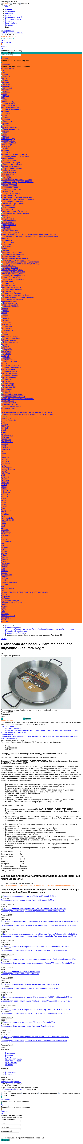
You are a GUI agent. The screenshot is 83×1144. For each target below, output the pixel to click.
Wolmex (4, 551)
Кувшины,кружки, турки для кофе (14, 154)
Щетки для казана (8, 360)
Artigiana (4, 424)
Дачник (4, 580)
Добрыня (4, 584)
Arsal (3, 422)
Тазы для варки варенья (10, 166)
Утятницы (5, 90)
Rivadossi (5, 530)
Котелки (4, 115)
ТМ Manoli (5, 614)
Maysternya (5, 492)
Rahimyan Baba (7, 518)
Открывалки (6, 324)
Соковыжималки (7, 401)
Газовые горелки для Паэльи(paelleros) (16, 180)
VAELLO (4, 547)
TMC (3, 543)
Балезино (5, 565)
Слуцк (3, 610)
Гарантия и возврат (13, 19)
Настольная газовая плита (11, 277)
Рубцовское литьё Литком (11, 602)
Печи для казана (7, 219)
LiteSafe (4, 479)
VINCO (3, 549)
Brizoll (3, 430)
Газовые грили (7, 281)
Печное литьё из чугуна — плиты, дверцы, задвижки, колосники (26, 412)
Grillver (3, 465)
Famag (3, 446)
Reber (3, 522)
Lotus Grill (5, 483)
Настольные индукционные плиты (14, 258)
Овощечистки (6, 328)
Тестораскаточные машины (12, 395)
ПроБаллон (5, 598)
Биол (3, 569)
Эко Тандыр (5, 618)
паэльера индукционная (58, 885)
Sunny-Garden (6, 541)
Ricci (3, 526)
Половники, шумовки (9, 305)
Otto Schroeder (6, 510)
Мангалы (4, 215)
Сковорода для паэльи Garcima (35, 885)
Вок (2, 70)
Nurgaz (3, 504)
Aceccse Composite (8, 420)
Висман (4, 573)
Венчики (4, 344)
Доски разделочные (9, 301)
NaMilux (4, 500)
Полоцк (4, 594)
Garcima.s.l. (5, 461)
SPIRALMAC (6, 532)
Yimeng (4, 553)
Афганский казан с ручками (12, 201)
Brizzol (3, 432)
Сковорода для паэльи (14, 885)
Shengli (4, 539)
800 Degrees (6, 418)
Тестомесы (5, 391)
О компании (10, 11)
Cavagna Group (7, 436)
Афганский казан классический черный (16, 197)
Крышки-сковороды (9, 377)
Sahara (3, 537)
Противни (5, 131)
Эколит (4, 620)
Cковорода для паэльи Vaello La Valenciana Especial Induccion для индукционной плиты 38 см (38, 925)
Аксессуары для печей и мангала (14, 211)
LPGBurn (4, 475)
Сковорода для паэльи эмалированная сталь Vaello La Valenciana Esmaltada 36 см (34, 950)
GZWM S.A (5, 457)
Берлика (4, 567)
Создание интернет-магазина (12, 1089)
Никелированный (8, 205)
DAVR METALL (7, 442)
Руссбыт (4, 604)
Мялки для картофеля (9, 336)
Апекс (3, 561)
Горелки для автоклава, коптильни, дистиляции (20, 262)
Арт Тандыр (5, 563)
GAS (3, 451)
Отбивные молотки (8, 340)
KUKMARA (5, 473)
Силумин (4, 606)
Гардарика (5, 577)
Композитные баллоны (10, 291)
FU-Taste (4, 444)
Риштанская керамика (10, 600)
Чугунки (4, 94)
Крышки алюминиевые (10, 365)
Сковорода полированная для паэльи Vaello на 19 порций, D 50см (27, 900)
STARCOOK (6, 534)
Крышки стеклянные (9, 373)
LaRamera (5, 477)
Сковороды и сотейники (10, 162)
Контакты (9, 25)
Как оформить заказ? (13, 17)
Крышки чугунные (8, 369)
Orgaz (3, 508)
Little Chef (5, 481)
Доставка (9, 13)
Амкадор (4, 557)
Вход (3, 40)
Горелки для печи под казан (12, 270)
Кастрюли (5, 82)
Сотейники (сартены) (9, 191)
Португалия (5, 596)
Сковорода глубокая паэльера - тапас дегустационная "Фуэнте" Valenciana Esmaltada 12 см (38, 963)
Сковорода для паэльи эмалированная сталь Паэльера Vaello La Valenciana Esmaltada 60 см (38, 936)
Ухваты (4, 313)
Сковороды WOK (8, 141)
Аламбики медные (8, 170)
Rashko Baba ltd (7, 520)
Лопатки (4, 317)
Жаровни (4, 74)
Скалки (4, 332)
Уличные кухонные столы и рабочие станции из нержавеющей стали (28, 234)
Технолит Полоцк (8, 616)
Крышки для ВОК (7, 385)
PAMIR (3, 512)
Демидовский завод (9, 582)
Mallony (4, 487)
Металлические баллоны (11, 287)
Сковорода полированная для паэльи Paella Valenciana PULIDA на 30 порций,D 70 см (35, 1001)
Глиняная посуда (7, 102)
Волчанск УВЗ (6, 575)
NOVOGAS (5, 494)
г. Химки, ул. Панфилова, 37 (12, 33)
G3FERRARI (6, 449)
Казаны (4, 78)
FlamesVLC (5, 448)
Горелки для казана (8, 266)
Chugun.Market (11, 1072)
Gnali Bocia (5, 463)
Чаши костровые (7, 223)
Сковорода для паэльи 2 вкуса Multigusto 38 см (20, 974)
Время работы (11, 23)
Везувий (4, 571)
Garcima (4, 459)
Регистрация (6, 42)
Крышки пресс (6, 381)
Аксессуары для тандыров (11, 252)
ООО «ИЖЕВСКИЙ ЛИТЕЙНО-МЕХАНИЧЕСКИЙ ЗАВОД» (24, 592)
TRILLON (4, 545)
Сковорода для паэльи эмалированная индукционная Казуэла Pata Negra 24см (33, 911)
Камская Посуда (7, 588)
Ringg (3, 528)
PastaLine (5, 514)
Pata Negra (72, 885)
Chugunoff (5, 438)
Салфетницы (6, 348)
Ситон (3, 608)
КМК (2, 586)
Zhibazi (4, 555)
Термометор (6, 352)
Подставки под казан (9, 231)
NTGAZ (4, 498)
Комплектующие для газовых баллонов (16, 295)
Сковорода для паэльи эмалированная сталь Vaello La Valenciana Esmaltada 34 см (34, 1041)
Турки (3, 98)
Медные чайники (7, 158)
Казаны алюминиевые (10, 107)
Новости (8, 21)
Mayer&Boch (6, 491)
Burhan (3, 434)
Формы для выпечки (9, 127)
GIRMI (3, 453)
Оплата (8, 15)
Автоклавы (5, 227)
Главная (8, 9)
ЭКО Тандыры (6, 240)
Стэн (3, 612)
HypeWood (5, 471)
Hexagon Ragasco (8, 469)
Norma (3, 502)
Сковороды (5, 86)
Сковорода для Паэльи (10, 188)
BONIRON (5, 426)
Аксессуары (5, 146)
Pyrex (3, 516)
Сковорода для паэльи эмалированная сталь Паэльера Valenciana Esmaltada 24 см (34, 1013)
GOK (3, 455)
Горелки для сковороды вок (12, 274)
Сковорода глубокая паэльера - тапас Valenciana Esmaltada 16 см (27, 1026)
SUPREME (5, 535)
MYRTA (4, 485)
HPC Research (7, 467)
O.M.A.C (4, 506)
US (6, 6)
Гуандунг (4, 578)
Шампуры (5, 356)
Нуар (3, 590)
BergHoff (4, 428)
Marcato (4, 489)
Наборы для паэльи (9, 184)
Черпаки (4, 309)
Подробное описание (9, 727)
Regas (3, 524)
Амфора (4, 248)
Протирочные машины (10, 405)
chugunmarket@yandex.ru (11, 1082)
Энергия (4, 621)
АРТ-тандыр (6, 244)
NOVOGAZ (5, 496)
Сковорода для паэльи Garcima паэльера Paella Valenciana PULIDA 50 (29, 988)
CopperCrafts (6, 440)
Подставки (5, 320)
